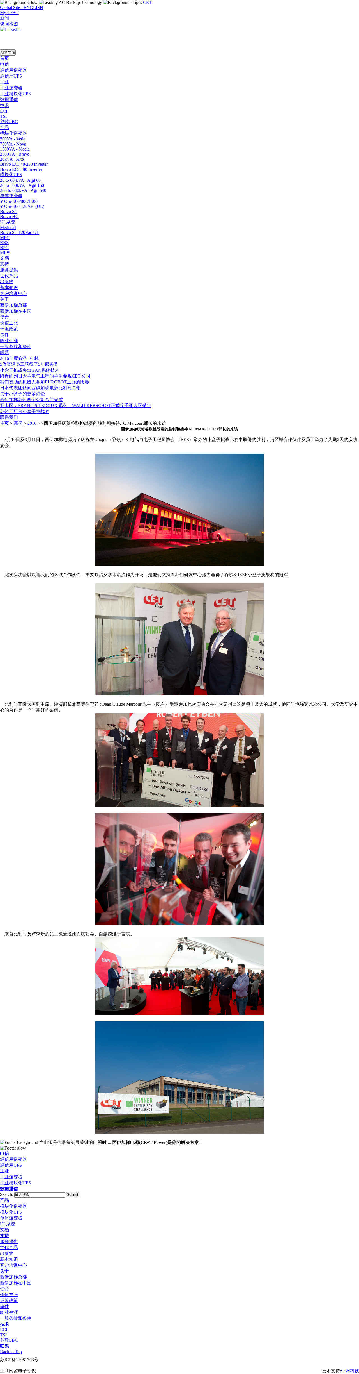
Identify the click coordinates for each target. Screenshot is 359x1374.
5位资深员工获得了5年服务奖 (29, 364)
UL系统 (7, 1223)
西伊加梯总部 (13, 1277)
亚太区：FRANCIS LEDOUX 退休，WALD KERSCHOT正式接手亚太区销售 (75, 405)
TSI (3, 1334)
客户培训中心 (13, 1265)
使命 (4, 1288)
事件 (4, 1306)
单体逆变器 (11, 1218)
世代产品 (9, 1247)
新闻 (4, 17)
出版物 (6, 1253)
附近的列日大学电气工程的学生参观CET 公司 (45, 376)
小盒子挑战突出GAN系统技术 (29, 370)
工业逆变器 (11, 1177)
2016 (31, 423)
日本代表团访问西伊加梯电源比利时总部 (40, 387)
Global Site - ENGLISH (21, 7)
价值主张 (9, 1294)
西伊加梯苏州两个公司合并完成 (31, 399)
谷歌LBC (9, 1340)
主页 (4, 423)
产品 (4, 1200)
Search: (7, 1194)
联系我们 (9, 417)
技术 (4, 1324)
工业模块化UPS (15, 1182)
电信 (4, 1153)
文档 (4, 1229)
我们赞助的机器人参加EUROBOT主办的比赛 (44, 382)
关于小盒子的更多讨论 (22, 393)
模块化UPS (11, 1212)
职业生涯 (9, 1312)
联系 (4, 1346)
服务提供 (9, 1241)
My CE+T (9, 12)
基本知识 (9, 1259)
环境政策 (9, 1300)
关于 (4, 1271)
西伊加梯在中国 (15, 1282)
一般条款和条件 (15, 1318)
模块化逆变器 (13, 1206)
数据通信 (9, 1188)
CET (147, 2)
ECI (3, 1329)
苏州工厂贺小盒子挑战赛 (24, 411)
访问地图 (9, 23)
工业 (4, 1171)
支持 (4, 1235)
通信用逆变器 (13, 1159)
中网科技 (350, 1370)
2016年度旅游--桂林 (19, 358)
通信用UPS (11, 1165)
